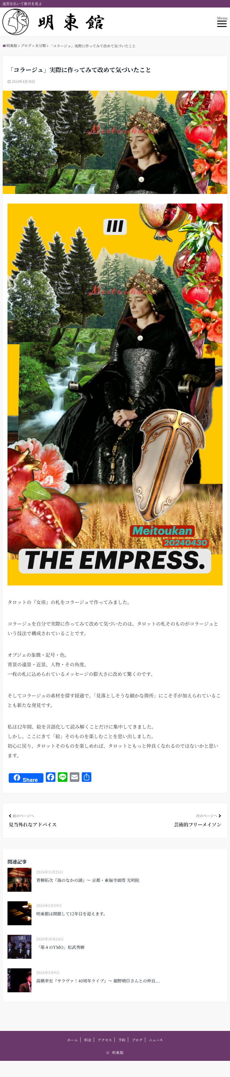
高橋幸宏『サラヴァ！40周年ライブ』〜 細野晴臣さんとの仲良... (98, 981)
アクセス (105, 1039)
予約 (121, 1039)
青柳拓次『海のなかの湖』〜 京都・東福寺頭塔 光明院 (87, 880)
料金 (87, 1039)
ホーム (72, 1039)
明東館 (118, 1052)
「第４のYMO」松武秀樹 (60, 947)
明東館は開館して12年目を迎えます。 (72, 914)
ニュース (156, 1039)
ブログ (137, 1039)
